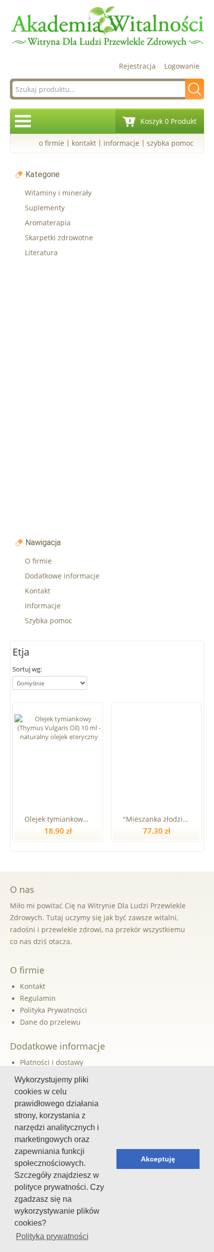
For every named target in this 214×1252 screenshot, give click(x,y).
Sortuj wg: (27, 669)
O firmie (51, 143)
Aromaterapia (48, 222)
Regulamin (38, 998)
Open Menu (23, 121)
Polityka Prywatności (53, 1010)
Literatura (41, 252)
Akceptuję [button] (158, 1159)
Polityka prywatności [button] (52, 1236)
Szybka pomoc (170, 143)
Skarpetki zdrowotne (59, 237)
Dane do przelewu (50, 1022)
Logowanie (182, 66)
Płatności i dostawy (51, 1062)
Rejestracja (137, 66)
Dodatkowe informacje (62, 575)
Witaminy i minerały (58, 192)
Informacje (121, 143)
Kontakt (84, 143)
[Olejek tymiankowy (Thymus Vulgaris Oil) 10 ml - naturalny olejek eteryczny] (59, 756)
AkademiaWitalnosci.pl (107, 27)
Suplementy (45, 207)
